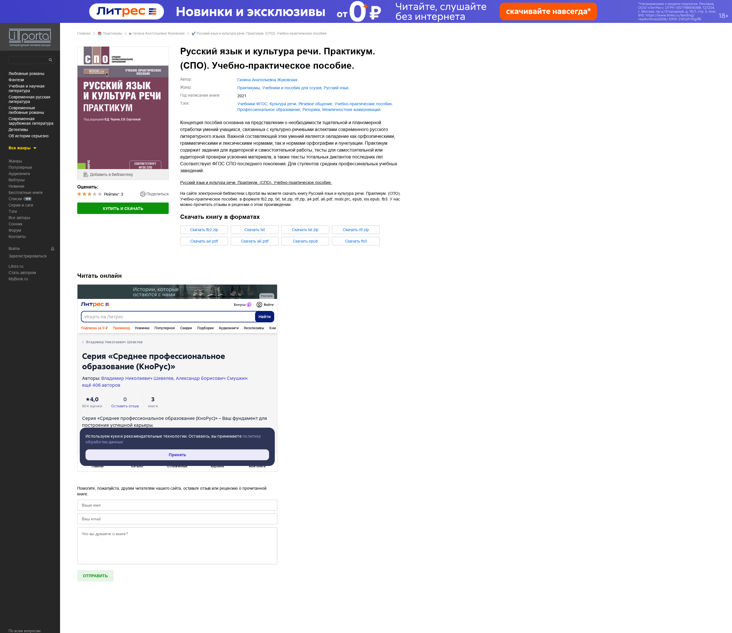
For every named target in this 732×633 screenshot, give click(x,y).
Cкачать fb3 (356, 241)
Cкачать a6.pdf (254, 241)
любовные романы (26, 73)
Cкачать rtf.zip (356, 229)
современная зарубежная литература (31, 121)
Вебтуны (17, 180)
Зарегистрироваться (28, 256)
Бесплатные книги (26, 192)
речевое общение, (316, 104)
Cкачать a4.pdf (204, 241)
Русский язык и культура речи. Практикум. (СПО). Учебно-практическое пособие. (256, 182)
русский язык (336, 88)
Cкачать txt (254, 229)
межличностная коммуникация (351, 109)
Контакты (17, 236)
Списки (15, 199)
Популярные (20, 167)
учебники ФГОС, (252, 104)
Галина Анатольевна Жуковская (159, 33)
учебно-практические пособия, (364, 104)
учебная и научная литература (27, 88)
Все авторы (19, 217)
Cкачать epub (305, 241)
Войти (14, 248)
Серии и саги (21, 205)
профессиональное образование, (269, 109)
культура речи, (283, 104)
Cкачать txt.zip (305, 229)
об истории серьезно (29, 136)
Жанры (15, 161)
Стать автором (22, 272)
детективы (18, 129)
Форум (15, 230)
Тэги (13, 211)
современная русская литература (29, 99)
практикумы (112, 33)
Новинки (16, 186)
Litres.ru (16, 266)
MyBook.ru (18, 279)
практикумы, (249, 88)
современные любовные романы (26, 110)
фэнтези (16, 80)
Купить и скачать (123, 208)
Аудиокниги (19, 173)
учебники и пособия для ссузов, (292, 88)
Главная (84, 33)
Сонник (15, 224)
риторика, (312, 109)
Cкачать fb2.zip (204, 229)
